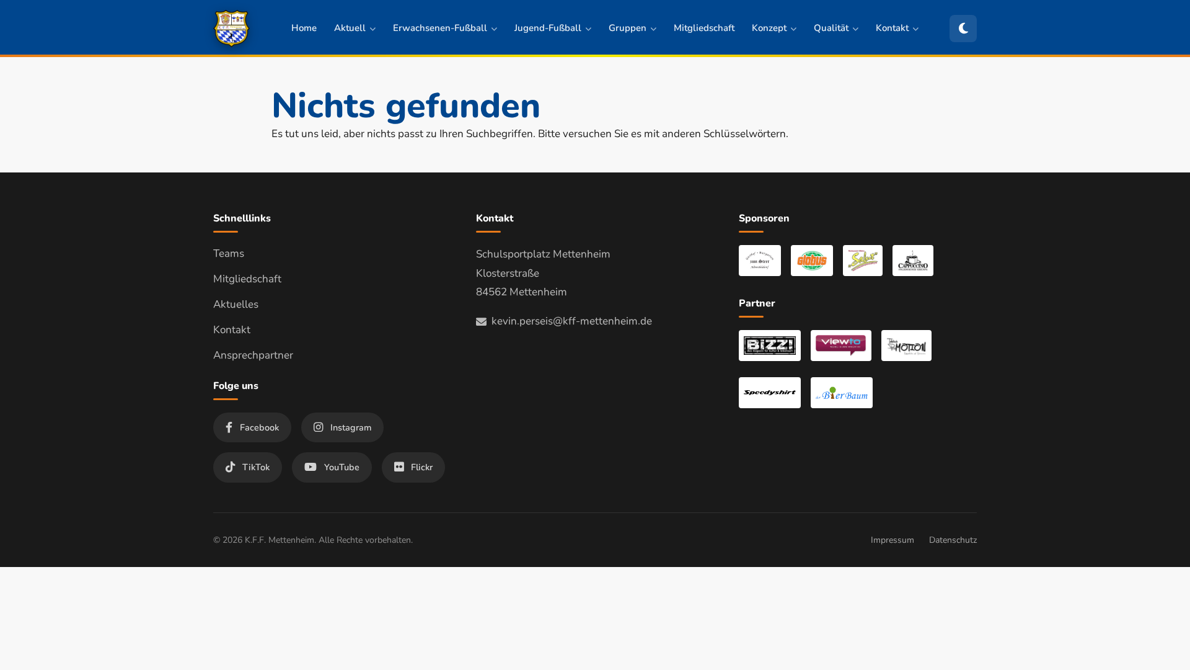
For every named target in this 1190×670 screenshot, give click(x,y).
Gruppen (627, 28)
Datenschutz (953, 540)
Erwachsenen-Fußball (440, 28)
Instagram (350, 427)
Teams (228, 253)
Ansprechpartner (253, 355)
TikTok (256, 467)
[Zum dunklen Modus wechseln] (963, 28)
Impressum (892, 540)
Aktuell (350, 28)
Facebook (259, 427)
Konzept (769, 28)
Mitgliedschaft (704, 28)
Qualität (831, 28)
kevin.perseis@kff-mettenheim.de (571, 321)
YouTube (341, 467)
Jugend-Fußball (547, 28)
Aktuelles (235, 304)
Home (304, 28)
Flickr (422, 467)
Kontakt (892, 28)
